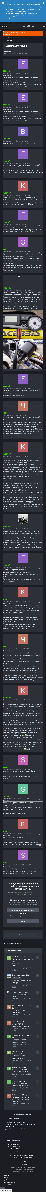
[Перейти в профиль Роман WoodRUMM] (9, 1036)
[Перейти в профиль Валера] (23, 131)
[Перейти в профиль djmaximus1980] (9, 1052)
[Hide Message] (43, 3)
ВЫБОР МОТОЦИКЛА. (22, 1099)
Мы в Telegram (15, 1146)
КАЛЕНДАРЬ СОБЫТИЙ (22, 980)
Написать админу (16, 1151)
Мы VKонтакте (15, 1144)
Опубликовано (16, 73)
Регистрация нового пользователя (22, 910)
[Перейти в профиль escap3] (23, 64)
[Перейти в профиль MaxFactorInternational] (9, 1023)
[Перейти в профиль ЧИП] (23, 406)
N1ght (16, 983)
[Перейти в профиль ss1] (9, 993)
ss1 (15, 996)
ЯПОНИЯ (17, 963)
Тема (15, 1158)
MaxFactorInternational (22, 1026)
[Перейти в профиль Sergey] (23, 760)
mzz (15, 965)
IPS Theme (14, 1155)
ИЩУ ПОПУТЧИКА (20, 1024)
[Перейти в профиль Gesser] (23, 789)
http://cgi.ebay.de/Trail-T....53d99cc (15, 628)
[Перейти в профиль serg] (23, 242)
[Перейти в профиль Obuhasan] (9, 1007)
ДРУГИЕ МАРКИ (19, 1010)
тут (11, 778)
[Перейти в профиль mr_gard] (9, 1096)
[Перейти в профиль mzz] (9, 958)
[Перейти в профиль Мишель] (23, 281)
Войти (23, 921)
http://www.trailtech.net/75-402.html (27, 776)
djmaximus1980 (19, 1058)
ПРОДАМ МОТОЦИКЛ (21, 994)
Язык (31, 1155)
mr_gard (17, 1101)
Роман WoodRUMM (21, 1042)
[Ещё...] (39, 74)
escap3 (11, 52)
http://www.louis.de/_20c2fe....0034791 (17, 545)
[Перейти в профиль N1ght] (9, 976)
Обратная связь (27, 1158)
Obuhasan (17, 1012)
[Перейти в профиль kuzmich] (23, 186)
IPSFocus (23, 1155)
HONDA (25, 54)
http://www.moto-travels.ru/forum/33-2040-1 (19, 143)
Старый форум (15, 1149)
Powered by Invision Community (23, 1171)
